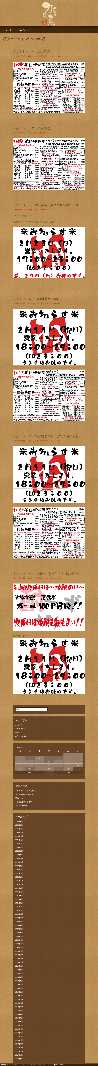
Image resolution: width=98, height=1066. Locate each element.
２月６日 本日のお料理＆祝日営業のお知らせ (46, 436)
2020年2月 (19, 947)
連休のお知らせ (21, 805)
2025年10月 (19, 836)
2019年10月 (19, 962)
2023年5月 (19, 866)
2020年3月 (19, 944)
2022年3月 (19, 869)
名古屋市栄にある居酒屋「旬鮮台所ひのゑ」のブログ (30, 1065)
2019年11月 (19, 958)
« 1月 (30, 772)
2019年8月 (19, 970)
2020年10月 (19, 918)
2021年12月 (19, 881)
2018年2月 (19, 1036)
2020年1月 (19, 951)
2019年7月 (19, 973)
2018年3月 (19, 1033)
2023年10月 (19, 862)
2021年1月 (19, 910)
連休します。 (20, 798)
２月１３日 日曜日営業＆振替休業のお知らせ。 (47, 205)
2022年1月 (19, 877)
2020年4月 (19, 940)
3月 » (68, 772)
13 (49, 762)
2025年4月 (19, 840)
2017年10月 (19, 1051)
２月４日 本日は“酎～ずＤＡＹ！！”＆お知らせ (47, 573)
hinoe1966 (63, 56)
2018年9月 (19, 1010)
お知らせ (33, 56)
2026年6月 (19, 821)
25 (30, 769)
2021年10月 (19, 884)
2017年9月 (19, 1055)
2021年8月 (19, 888)
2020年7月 (19, 929)
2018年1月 (19, 1040)
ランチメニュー (21, 729)
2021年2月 (19, 907)
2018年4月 (19, 1029)
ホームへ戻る (7, 30)
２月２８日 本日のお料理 (31, 51)
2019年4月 (19, 984)
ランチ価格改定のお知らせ (25, 794)
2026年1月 (19, 829)
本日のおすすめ (49, 56)
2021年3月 (19, 903)
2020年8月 (19, 925)
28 (58, 769)
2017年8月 (19, 1059)
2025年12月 (19, 832)
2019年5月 (19, 981)
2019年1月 (19, 996)
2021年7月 (19, 892)
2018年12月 (19, 999)
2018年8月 (19, 1014)
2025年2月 (19, 847)
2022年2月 (19, 873)
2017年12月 (19, 1044)
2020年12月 (19, 914)
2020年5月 (19, 936)
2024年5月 (19, 855)
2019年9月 (19, 966)
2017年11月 (19, 1047)
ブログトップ (23, 30)
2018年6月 (19, 1022)
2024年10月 (19, 851)
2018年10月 (19, 1007)
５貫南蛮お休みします (23, 802)
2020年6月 (19, 932)
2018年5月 (19, 1025)
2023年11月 (19, 858)
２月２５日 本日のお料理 (31, 128)
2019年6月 (19, 977)
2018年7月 (19, 1018)
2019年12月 (19, 955)
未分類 (40, 56)
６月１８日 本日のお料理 (25, 791)
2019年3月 (19, 988)
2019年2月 (19, 992)
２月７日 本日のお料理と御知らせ (38, 299)
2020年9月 (19, 921)
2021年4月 (19, 899)
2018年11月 (19, 1003)
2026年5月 (19, 825)
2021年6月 (19, 895)
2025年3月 (19, 843)
